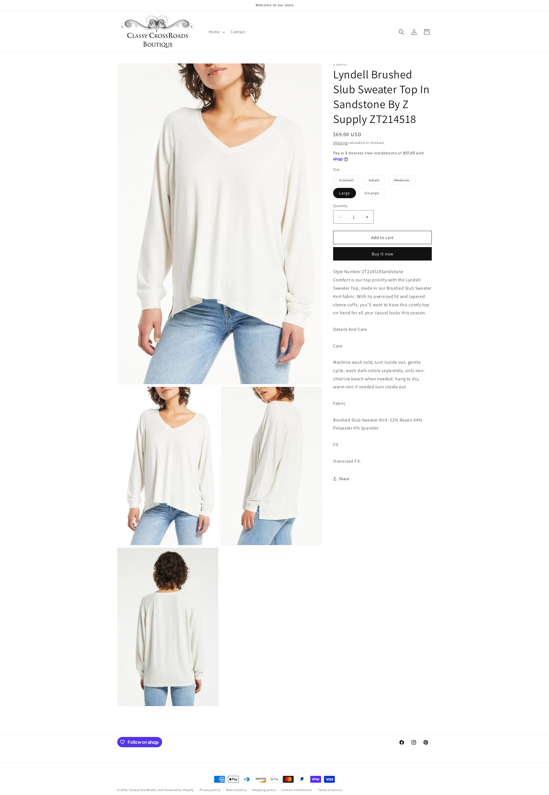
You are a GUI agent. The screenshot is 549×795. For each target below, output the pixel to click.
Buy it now (382, 254)
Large (344, 193)
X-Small (349, 181)
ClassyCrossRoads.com (146, 790)
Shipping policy (264, 790)
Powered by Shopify (179, 790)
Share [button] (344, 478)
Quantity (340, 205)
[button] (216, 32)
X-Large (375, 194)
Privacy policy (210, 790)
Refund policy (236, 790)
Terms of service (330, 790)
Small (377, 181)
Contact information (296, 790)
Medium (404, 181)
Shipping (340, 142)
